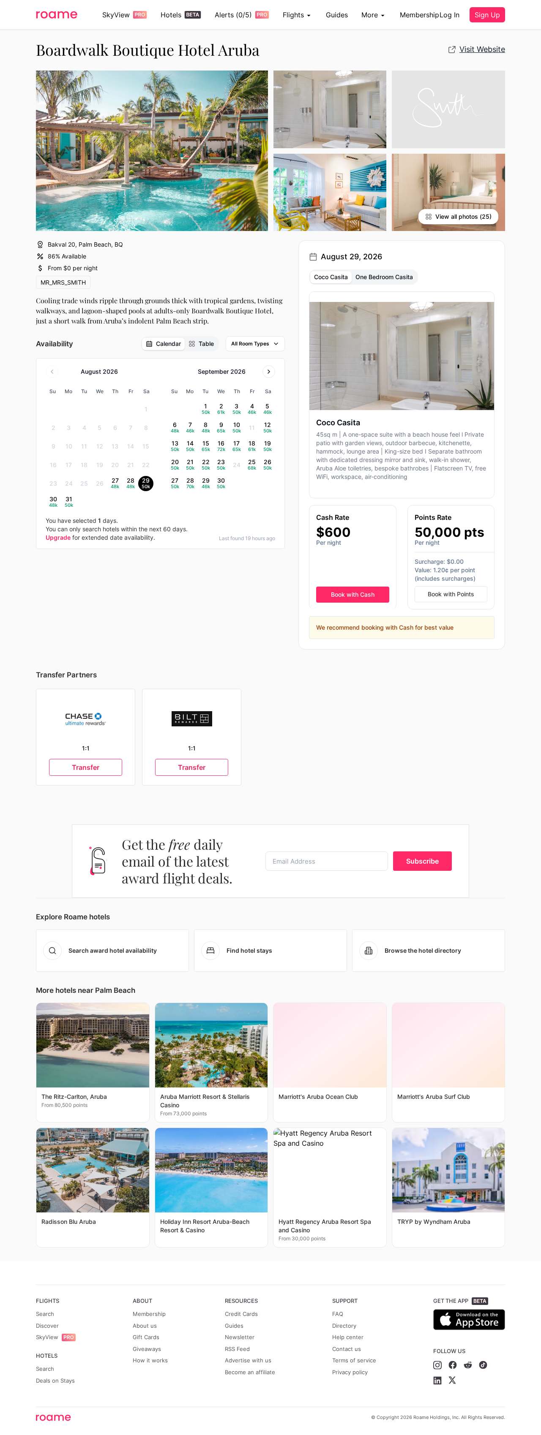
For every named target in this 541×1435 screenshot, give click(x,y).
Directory (344, 1325)
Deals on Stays (55, 1380)
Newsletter (239, 1337)
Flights (293, 15)
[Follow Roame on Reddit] (468, 1365)
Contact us (346, 1348)
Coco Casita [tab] (331, 276)
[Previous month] (52, 371)
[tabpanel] (402, 465)
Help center (347, 1337)
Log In (449, 15)
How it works (150, 1360)
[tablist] (180, 343)
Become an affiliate (250, 1372)
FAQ (337, 1313)
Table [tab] (206, 343)
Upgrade (58, 537)
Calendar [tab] (168, 343)
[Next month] (268, 371)
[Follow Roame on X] (452, 1380)
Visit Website (482, 49)
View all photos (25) (463, 216)
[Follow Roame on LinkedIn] (437, 1380)
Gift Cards (146, 1337)
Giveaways (147, 1348)
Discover (47, 1325)
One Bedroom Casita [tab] (384, 276)
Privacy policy (350, 1372)
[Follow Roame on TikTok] (483, 1365)
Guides (337, 15)
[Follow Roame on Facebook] (452, 1365)
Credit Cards (241, 1313)
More (369, 15)
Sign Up (487, 15)
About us (145, 1325)
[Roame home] (55, 1417)
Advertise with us (248, 1360)
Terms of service (354, 1360)
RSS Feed (237, 1348)
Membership (419, 15)
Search (45, 1313)
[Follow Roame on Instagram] (437, 1365)
